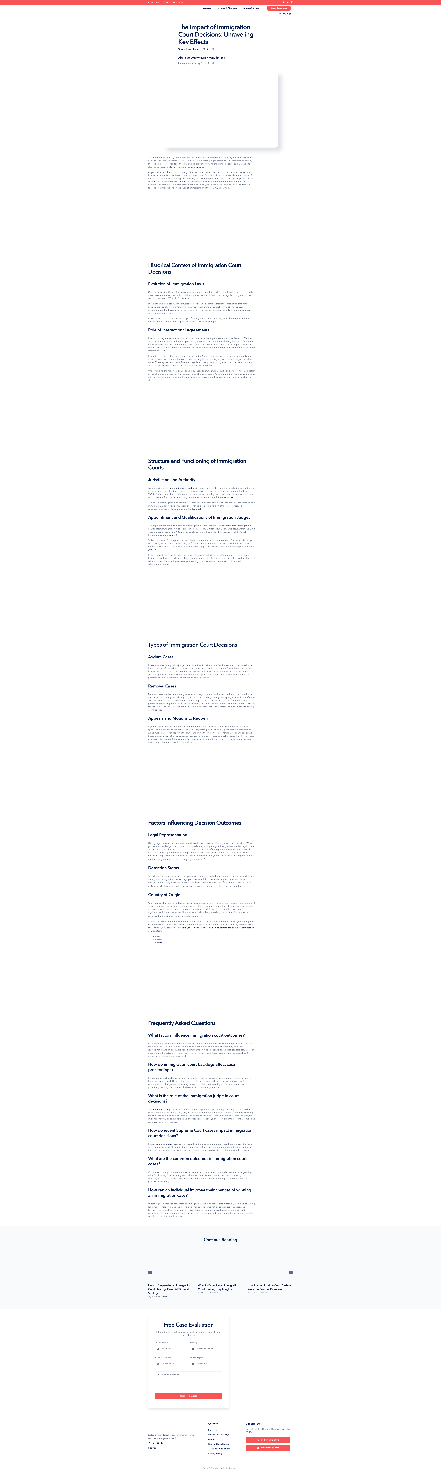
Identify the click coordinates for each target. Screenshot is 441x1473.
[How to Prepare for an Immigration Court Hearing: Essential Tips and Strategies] (171, 1264)
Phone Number (163, 1358)
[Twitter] (204, 49)
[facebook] (283, 2)
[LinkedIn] (208, 49)
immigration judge (162, 1110)
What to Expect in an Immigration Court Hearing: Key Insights (218, 1287)
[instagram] (292, 2)
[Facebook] (200, 49)
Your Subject (196, 1358)
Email (193, 1343)
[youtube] (158, 1443)
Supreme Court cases (167, 1144)
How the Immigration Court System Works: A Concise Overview (269, 1287)
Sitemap (152, 1448)
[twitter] (288, 2)
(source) (228, 497)
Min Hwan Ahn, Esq (213, 58)
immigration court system (182, 488)
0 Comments (163, 1296)
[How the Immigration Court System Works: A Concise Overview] (270, 1264)
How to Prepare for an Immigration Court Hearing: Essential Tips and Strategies (169, 1289)
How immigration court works (187, 167)
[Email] (213, 49)
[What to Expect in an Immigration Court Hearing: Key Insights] (220, 1264)
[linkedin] (162, 1443)
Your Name (161, 1343)
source (185, 298)
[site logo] (156, 7)
